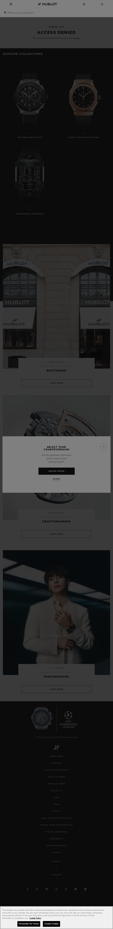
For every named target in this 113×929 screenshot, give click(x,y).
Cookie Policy (35, 918)
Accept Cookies (51, 924)
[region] (56, 917)
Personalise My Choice (29, 924)
